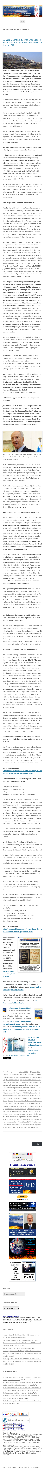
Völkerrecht (25, 1122)
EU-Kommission (32, 1090)
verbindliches (28, 1119)
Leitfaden (21, 1106)
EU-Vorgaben (17, 1093)
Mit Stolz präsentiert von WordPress (29, 1467)
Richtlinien (9, 1114)
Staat (7, 1117)
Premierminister (27, 1111)
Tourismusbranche (32, 1117)
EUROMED (26, 1093)
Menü (22, 21)
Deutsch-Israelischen (12, 1085)
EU (35, 1088)
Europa (32, 1093)
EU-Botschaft (12, 1090)
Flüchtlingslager (18, 1096)
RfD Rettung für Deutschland (20, 1008)
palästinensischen (20, 1109)
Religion (10, 1077)
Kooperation (13, 1106)
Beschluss (29, 1080)
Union (5, 1119)
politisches (6, 1111)
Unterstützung (19, 1119)
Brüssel (24, 1082)
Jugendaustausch (22, 1103)
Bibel (38, 1072)
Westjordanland (17, 1125)
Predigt (5, 1077)
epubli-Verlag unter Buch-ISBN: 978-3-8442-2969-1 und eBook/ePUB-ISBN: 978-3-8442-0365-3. (21, 1029)
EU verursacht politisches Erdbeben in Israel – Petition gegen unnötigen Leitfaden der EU (22, 42)
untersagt (10, 1119)
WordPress (22, 1127)
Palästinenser (9, 1109)
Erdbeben (30, 1088)
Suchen (5, 1141)
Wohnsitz (15, 1127)
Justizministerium (34, 1103)
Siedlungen (29, 1114)
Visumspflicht (12, 1122)
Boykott (18, 1082)
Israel (30, 1074)
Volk (19, 1122)
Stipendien (22, 1117)
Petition (29, 1109)
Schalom (22, 1114)
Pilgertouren (36, 1109)
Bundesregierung (32, 1082)
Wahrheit (8, 1125)
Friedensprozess (18, 1098)
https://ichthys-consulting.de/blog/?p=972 (9, 974)
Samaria (16, 1114)
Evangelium (15, 1074)
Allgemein (33, 1072)
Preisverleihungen (16, 1111)
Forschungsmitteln (30, 1096)
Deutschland (24, 1085)
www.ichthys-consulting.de (19, 1056)
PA (3, 1109)
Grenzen (10, 1101)
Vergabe (36, 1119)
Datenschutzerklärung (9, 1467)
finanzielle (9, 1096)
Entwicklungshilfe (21, 1088)
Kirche (34, 1074)
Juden (14, 1103)
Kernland (6, 1106)
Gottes (5, 1101)
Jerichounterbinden (33, 1101)
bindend (12, 1082)
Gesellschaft (23, 1074)
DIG (30, 1085)
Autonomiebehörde (12, 1080)
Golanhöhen (37, 1098)
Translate (29, 1160)
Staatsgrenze (14, 1117)
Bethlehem (37, 1080)
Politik (39, 1074)
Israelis (24, 1101)
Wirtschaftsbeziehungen (31, 1125)
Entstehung (11, 1088)
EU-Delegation (21, 1090)
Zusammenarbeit (32, 1127)
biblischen (6, 1082)
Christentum (7, 1074)
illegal (15, 1101)
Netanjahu (28, 1106)
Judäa (10, 1103)
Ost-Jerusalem (36, 1106)
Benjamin (23, 1080)
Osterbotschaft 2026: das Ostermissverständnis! (18, 1348)
